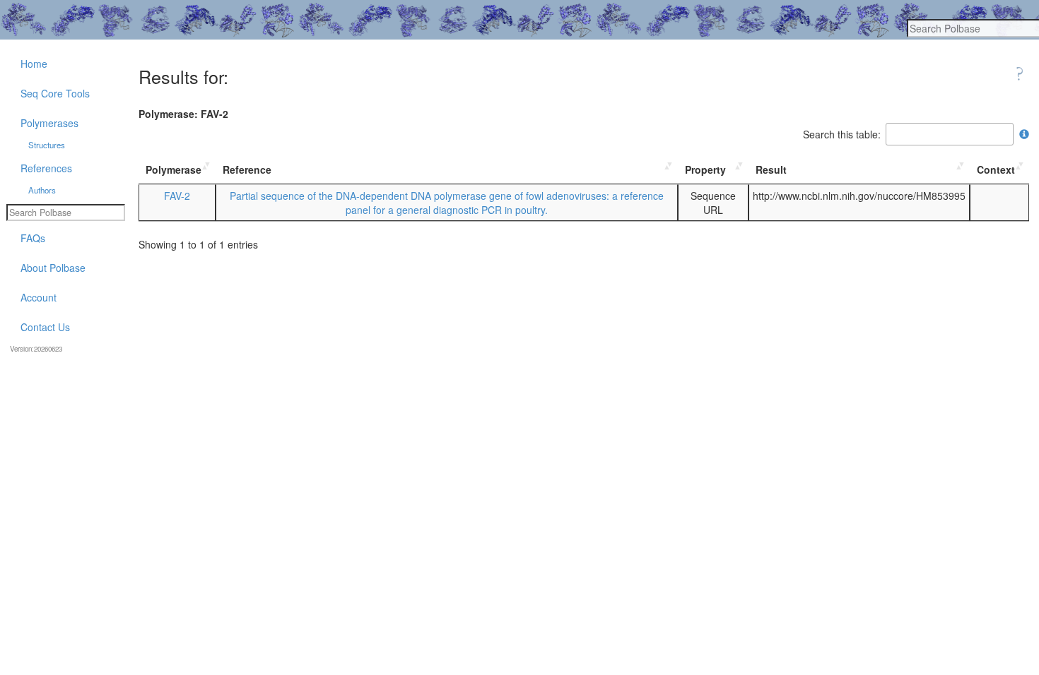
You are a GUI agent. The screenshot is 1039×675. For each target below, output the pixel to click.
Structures (46, 144)
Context (996, 169)
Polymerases (49, 123)
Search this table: (842, 134)
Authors (42, 190)
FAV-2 (177, 196)
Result (771, 169)
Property (705, 169)
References (46, 168)
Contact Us (45, 327)
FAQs (32, 238)
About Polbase (53, 268)
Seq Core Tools (55, 93)
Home (33, 63)
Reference (247, 169)
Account (38, 297)
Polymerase (173, 169)
